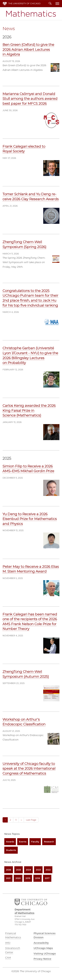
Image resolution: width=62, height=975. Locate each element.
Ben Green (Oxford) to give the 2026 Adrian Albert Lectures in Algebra (28, 49)
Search (50, 3)
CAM (8, 957)
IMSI (7, 942)
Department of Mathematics (31, 14)
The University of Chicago (24, 3)
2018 (37, 878)
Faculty (35, 841)
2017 (47, 878)
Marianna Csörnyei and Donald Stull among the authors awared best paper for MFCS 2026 (30, 99)
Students (11, 850)
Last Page (31, 820)
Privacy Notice (42, 958)
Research (49, 841)
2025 (18, 869)
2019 (27, 878)
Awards (10, 841)
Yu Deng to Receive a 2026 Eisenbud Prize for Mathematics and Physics (30, 519)
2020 (18, 878)
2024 (28, 869)
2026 (8, 869)
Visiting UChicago (45, 953)
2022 (48, 869)
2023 (38, 869)
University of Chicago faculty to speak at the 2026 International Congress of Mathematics (29, 768)
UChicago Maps (43, 948)
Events (22, 841)
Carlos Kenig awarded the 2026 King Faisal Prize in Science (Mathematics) (29, 410)
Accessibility (41, 942)
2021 (8, 878)
